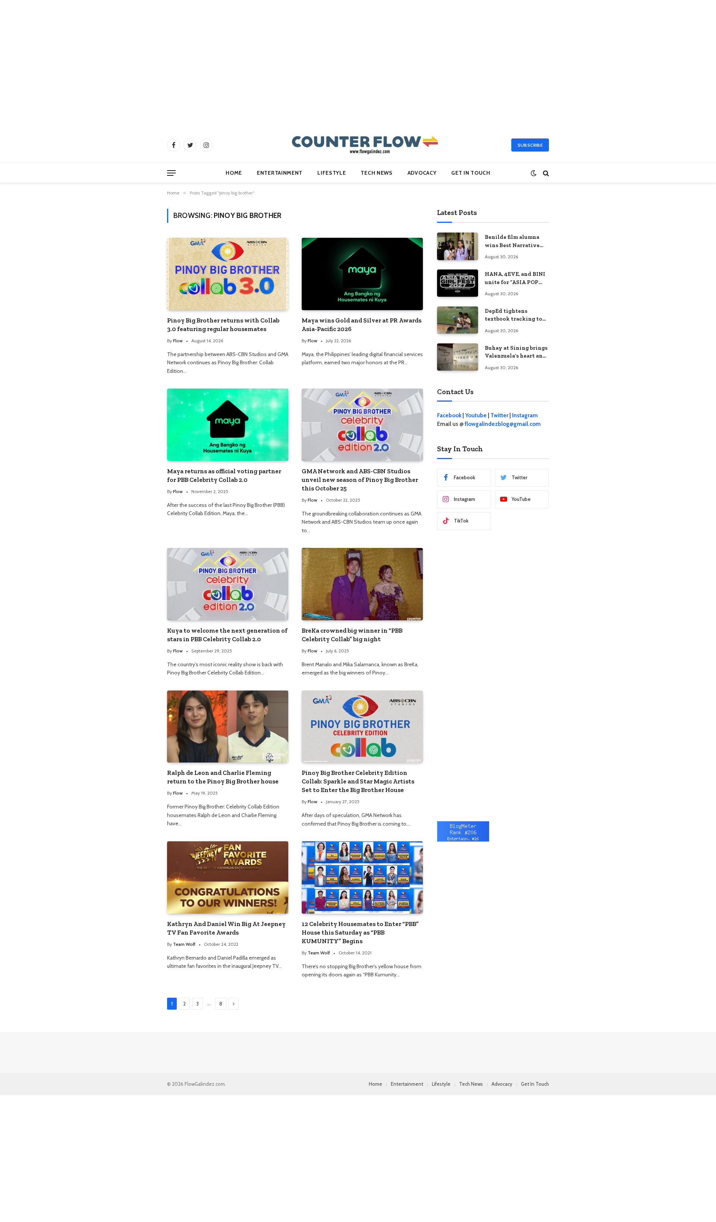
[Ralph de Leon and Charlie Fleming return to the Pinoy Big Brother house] (227, 727)
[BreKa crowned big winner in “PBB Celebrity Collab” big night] (362, 584)
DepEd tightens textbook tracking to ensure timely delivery (516, 315)
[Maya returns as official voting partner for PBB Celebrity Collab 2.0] (227, 425)
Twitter (499, 415)
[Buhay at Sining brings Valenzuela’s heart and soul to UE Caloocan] (457, 357)
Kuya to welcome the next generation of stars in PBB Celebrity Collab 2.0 (227, 635)
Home (234, 172)
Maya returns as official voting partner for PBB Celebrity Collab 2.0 (224, 475)
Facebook (449, 415)
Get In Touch (470, 172)
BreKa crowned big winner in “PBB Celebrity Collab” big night (352, 635)
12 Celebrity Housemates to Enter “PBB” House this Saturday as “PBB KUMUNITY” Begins (360, 932)
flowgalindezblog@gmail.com (503, 424)
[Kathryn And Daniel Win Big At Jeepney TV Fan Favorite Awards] (227, 877)
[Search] (545, 173)
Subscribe (530, 145)
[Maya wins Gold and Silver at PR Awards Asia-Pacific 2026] (362, 274)
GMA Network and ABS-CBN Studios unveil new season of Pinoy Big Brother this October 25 (360, 479)
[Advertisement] (358, 63)
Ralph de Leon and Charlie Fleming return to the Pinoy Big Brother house (223, 777)
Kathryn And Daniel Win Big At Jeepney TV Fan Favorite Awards (226, 928)
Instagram (525, 415)
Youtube (476, 415)
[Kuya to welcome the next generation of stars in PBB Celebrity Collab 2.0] (227, 584)
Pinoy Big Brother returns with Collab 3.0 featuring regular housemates (223, 325)
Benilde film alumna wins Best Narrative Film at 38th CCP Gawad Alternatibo (512, 241)
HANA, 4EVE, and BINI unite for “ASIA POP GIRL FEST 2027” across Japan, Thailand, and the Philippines (515, 278)
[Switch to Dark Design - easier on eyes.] (533, 173)
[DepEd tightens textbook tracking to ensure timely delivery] (457, 320)
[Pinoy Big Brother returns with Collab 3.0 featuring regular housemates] (227, 274)
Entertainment (279, 172)
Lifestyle (331, 172)
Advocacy (422, 172)
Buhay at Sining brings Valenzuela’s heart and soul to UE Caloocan (516, 352)
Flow (178, 340)
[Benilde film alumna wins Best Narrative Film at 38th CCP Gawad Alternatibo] (457, 246)
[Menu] (171, 173)
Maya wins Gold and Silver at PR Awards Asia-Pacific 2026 (361, 325)
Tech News (376, 172)
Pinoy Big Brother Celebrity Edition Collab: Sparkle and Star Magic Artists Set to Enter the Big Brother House (358, 781)
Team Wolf (184, 944)
